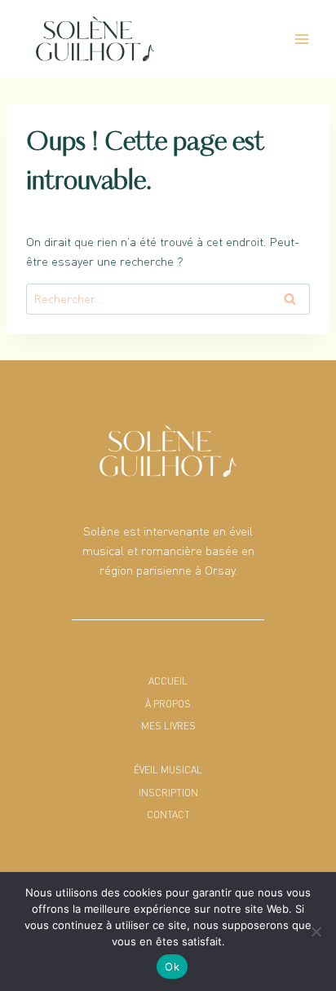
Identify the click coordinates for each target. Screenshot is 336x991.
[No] (315, 931)
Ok (172, 966)
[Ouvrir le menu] (301, 38)
